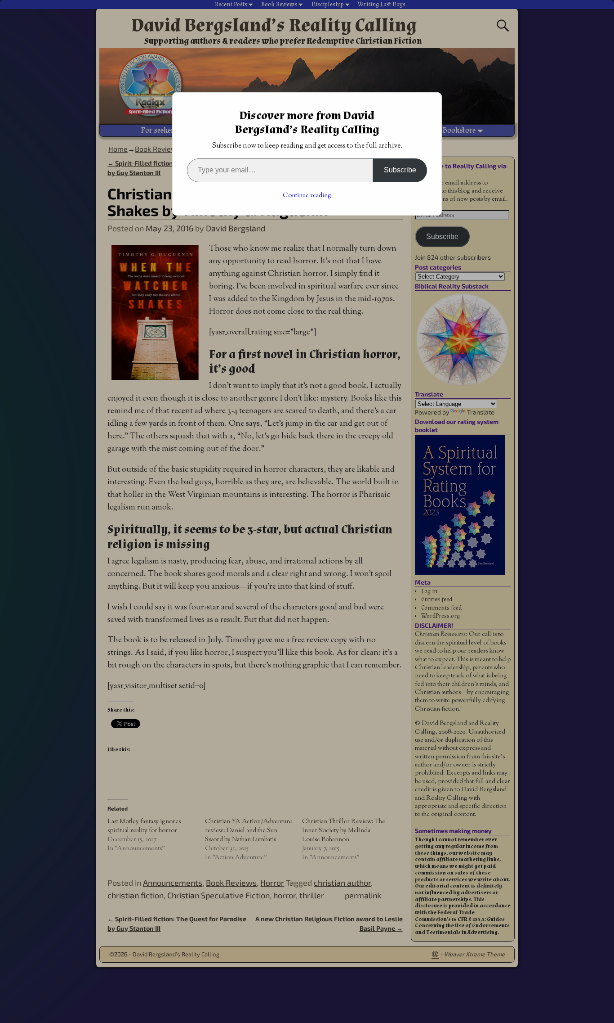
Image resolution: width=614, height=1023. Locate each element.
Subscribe (400, 170)
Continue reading (307, 195)
